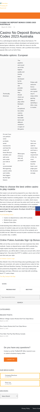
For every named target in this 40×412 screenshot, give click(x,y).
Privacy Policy (26, 408)
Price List (8, 382)
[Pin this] (17, 284)
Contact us (10, 359)
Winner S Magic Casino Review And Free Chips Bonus (16, 318)
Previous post (11, 289)
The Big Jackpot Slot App (7, 276)
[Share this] (9, 284)
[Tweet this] (12, 284)
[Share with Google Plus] (14, 284)
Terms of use (36, 408)
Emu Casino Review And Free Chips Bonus (13, 326)
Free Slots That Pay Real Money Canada (12, 334)
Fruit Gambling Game (6, 214)
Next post (29, 289)
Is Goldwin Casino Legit (7, 258)
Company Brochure (11, 375)
